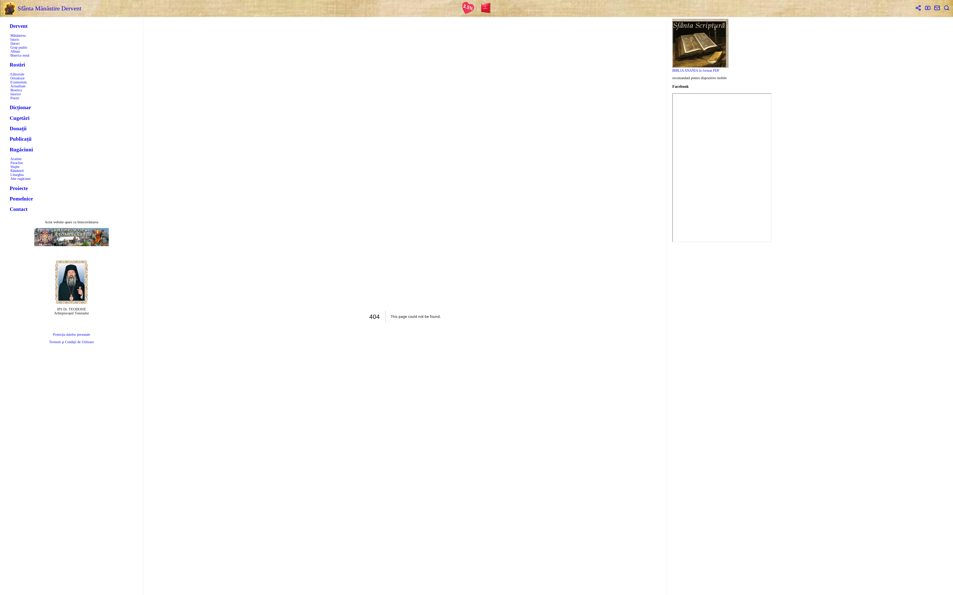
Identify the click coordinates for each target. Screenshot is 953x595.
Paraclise (16, 163)
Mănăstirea (18, 35)
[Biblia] (486, 8)
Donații (18, 129)
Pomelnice (21, 199)
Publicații (21, 139)
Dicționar (20, 107)
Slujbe (14, 167)
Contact (19, 209)
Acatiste (16, 159)
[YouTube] (928, 8)
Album (15, 51)
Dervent (19, 26)
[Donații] (468, 8)
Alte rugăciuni (20, 179)
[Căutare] (947, 8)
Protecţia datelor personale (71, 334)
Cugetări (20, 118)
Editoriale (17, 74)
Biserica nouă (19, 55)
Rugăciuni (21, 150)
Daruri (15, 43)
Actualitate (18, 86)
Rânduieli (17, 171)
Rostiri (17, 65)
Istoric (14, 39)
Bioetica (16, 90)
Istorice (15, 94)
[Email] (937, 8)
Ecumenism (18, 82)
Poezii (14, 98)
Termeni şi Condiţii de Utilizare (71, 342)
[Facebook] (918, 8)
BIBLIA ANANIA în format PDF (695, 70)
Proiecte (19, 188)
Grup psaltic (19, 47)
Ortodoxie (17, 78)
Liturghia (17, 175)
